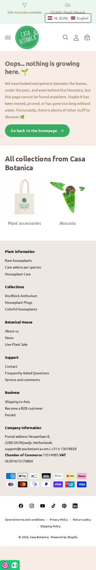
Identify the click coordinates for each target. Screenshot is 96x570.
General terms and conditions (25, 519)
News (9, 337)
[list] (48, 12)
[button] (7, 37)
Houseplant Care (18, 274)
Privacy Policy (59, 519)
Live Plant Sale (16, 344)
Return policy (82, 519)
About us (12, 331)
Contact (11, 366)
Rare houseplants (18, 260)
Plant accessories (24, 223)
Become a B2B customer (24, 408)
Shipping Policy (50, 526)
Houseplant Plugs (18, 302)
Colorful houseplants (21, 309)
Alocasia (67, 223)
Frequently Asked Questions (27, 373)
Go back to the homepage (34, 130)
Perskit (10, 415)
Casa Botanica (39, 537)
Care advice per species (23, 267)
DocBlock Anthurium (21, 295)
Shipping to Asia (17, 401)
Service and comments (22, 379)
